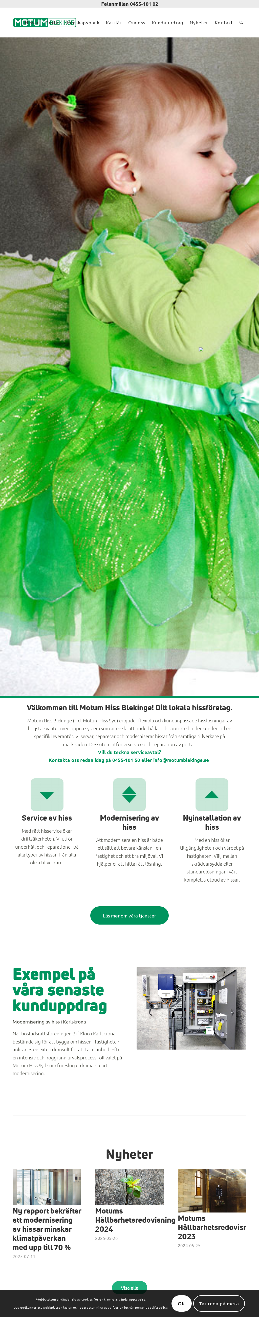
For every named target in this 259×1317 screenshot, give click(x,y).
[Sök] (241, 22)
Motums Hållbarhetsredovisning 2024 (135, 1220)
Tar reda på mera (219, 1303)
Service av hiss (47, 818)
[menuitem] (31, 22)
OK (181, 1303)
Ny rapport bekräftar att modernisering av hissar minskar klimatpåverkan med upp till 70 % (47, 1229)
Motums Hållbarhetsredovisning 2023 (218, 1228)
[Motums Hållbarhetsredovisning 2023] (212, 1191)
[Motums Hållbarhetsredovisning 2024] (129, 1187)
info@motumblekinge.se (181, 760)
